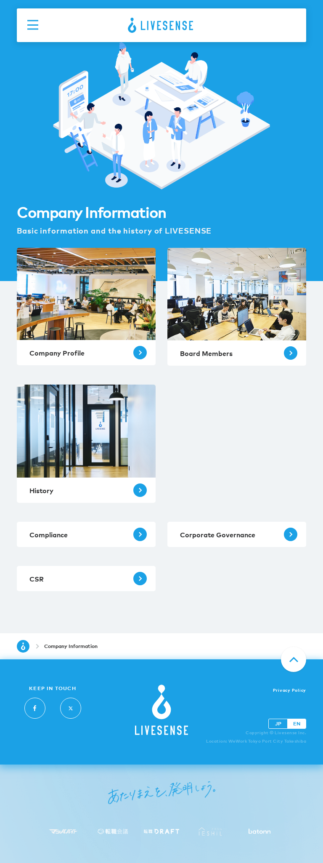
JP (278, 723)
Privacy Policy (290, 690)
